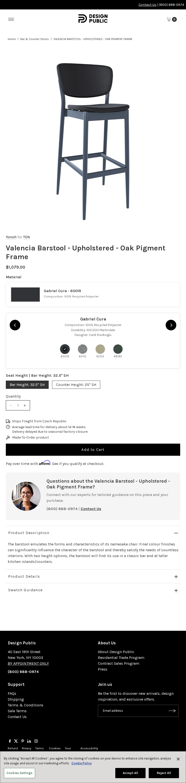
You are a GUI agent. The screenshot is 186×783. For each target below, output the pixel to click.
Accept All (130, 773)
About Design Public (116, 651)
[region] (93, 141)
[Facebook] (10, 741)
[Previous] (15, 325)
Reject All (164, 773)
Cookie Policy (81, 763)
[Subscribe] (172, 711)
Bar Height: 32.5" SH (27, 384)
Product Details (24, 576)
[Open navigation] (11, 19)
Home (12, 39)
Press (102, 669)
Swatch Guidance (25, 590)
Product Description (28, 532)
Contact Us (147, 5)
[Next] (171, 325)
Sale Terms (17, 711)
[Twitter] (16, 741)
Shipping (16, 699)
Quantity (13, 396)
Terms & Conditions (25, 705)
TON (26, 237)
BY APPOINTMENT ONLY (28, 663)
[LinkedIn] (29, 741)
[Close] (178, 759)
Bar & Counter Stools (34, 39)
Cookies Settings (19, 773)
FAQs (12, 693)
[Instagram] (36, 741)
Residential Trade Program (121, 657)
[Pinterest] (22, 741)
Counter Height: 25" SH (76, 384)
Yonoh (11, 237)
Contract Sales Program (118, 663)
